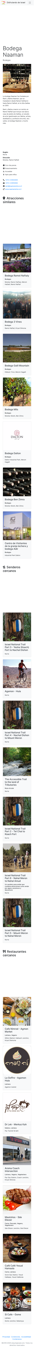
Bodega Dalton (13, 453)
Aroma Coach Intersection (12, 1169)
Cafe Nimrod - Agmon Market (16, 1030)
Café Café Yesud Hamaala (14, 1267)
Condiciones (15, 1337)
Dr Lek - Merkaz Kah (16, 1124)
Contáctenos (17, 1339)
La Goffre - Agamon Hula (15, 1079)
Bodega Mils (11, 409)
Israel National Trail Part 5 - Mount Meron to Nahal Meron (16, 933)
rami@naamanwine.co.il (13, 186)
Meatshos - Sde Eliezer (13, 1218)
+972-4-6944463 (11, 180)
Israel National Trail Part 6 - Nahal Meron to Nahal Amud (16, 878)
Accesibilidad (26, 1337)
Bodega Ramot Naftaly (17, 275)
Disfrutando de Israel (16, 2)
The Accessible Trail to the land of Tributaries (16, 782)
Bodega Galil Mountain (17, 365)
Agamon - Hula (13, 691)
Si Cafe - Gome (13, 1314)
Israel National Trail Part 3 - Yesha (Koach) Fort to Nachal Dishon (17, 647)
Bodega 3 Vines (13, 321)
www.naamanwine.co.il (13, 189)
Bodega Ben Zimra (15, 499)
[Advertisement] (17, 26)
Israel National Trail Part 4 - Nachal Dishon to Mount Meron (17, 735)
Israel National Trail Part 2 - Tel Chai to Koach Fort (15, 831)
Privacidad (6, 1337)
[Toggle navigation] (29, 3)
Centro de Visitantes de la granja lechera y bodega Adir (16, 546)
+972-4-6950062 (11, 183)
